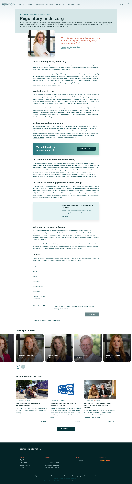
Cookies (66, 476)
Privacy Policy (68, 480)
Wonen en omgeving (50, 460)
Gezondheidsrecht (34, 14)
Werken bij (71, 4)
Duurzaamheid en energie (52, 462)
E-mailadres (36, 291)
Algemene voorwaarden (41, 476)
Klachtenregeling (76, 476)
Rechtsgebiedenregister (90, 476)
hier (38, 320)
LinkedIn (81, 460)
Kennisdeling (49, 4)
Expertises (21, 4)
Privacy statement (38, 306)
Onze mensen (40, 4)
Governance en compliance (52, 467)
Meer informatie (85, 148)
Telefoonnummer (38, 286)
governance (80, 176)
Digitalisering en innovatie (52, 465)
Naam (35, 276)
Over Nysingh (60, 4)
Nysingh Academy (25, 465)
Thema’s (29, 4)
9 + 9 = (35, 271)
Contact (78, 4)
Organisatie (36, 281)
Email (34, 266)
